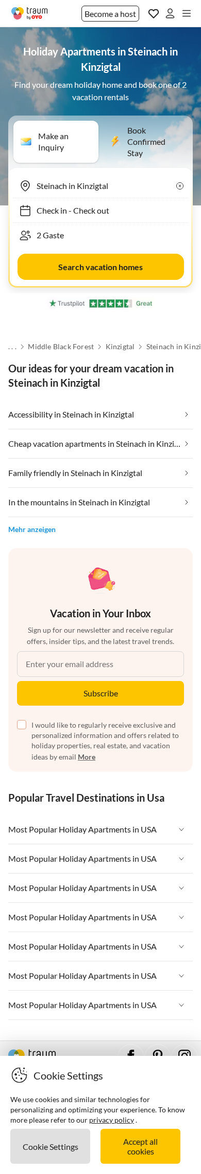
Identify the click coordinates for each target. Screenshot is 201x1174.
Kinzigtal (120, 347)
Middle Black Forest (61, 347)
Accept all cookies (140, 1146)
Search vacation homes (100, 267)
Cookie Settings (50, 1146)
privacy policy (111, 1119)
